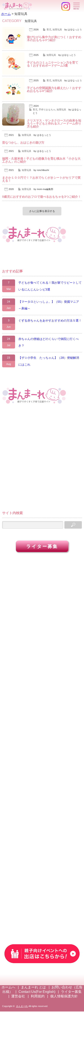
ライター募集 (42, 546)
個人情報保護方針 (64, 996)
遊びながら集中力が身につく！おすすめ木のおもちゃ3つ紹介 (54, 39)
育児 (49, 29)
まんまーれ (22, 1006)
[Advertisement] (42, 459)
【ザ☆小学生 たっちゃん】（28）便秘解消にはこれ (48, 361)
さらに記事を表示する (42, 211)
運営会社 (18, 996)
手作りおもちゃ (47, 109)
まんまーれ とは (33, 987)
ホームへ (8, 987)
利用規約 (38, 996)
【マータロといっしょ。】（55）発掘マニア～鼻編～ (48, 305)
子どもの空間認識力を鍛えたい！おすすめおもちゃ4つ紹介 (54, 89)
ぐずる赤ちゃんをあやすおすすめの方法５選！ (50, 320)
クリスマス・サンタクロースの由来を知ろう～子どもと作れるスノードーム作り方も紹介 (54, 123)
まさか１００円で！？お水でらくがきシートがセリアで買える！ (41, 179)
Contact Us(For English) (37, 992)
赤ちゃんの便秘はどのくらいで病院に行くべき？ (48, 342)
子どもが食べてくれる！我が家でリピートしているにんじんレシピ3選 (50, 286)
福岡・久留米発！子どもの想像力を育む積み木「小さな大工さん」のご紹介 (41, 160)
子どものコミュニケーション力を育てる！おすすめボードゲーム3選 (52, 64)
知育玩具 (57, 29)
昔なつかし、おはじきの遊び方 (23, 142)
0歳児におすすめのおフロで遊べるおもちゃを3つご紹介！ (41, 196)
